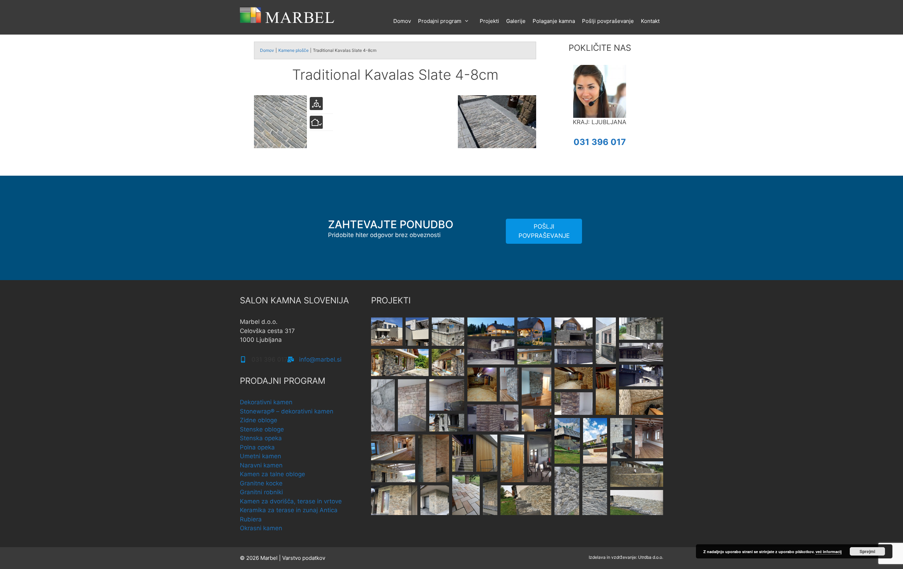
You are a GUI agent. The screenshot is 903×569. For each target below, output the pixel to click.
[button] (386, 331)
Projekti (489, 21)
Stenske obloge (262, 429)
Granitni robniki (261, 492)
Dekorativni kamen (266, 402)
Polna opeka (257, 447)
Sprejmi (867, 551)
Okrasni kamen (261, 528)
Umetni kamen (260, 456)
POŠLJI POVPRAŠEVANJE (544, 231)
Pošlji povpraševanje (608, 21)
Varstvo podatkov (303, 558)
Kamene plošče (293, 50)
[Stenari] (280, 146)
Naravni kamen (261, 465)
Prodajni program (439, 21)
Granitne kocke (261, 483)
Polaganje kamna (554, 21)
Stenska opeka (261, 438)
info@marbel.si (320, 359)
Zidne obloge (258, 420)
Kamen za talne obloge (272, 474)
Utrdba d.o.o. (650, 557)
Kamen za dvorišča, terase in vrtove (291, 501)
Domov (402, 21)
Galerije (516, 21)
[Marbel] (287, 14)
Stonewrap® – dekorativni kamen (286, 411)
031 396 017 (600, 142)
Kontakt (650, 21)
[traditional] (497, 146)
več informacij (829, 551)
